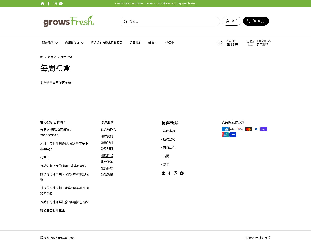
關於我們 (107, 136)
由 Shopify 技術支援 (257, 238)
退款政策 (107, 162)
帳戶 (234, 21)
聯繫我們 (107, 142)
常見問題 (107, 149)
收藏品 (52, 57)
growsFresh (66, 238)
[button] (256, 21)
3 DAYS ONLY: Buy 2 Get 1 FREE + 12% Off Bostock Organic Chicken (155, 3)
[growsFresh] (69, 22)
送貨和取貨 (108, 130)
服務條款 (107, 155)
